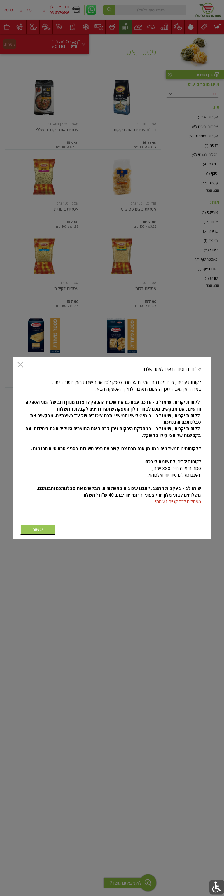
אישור (38, 529)
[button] (216, 887)
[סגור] (20, 365)
